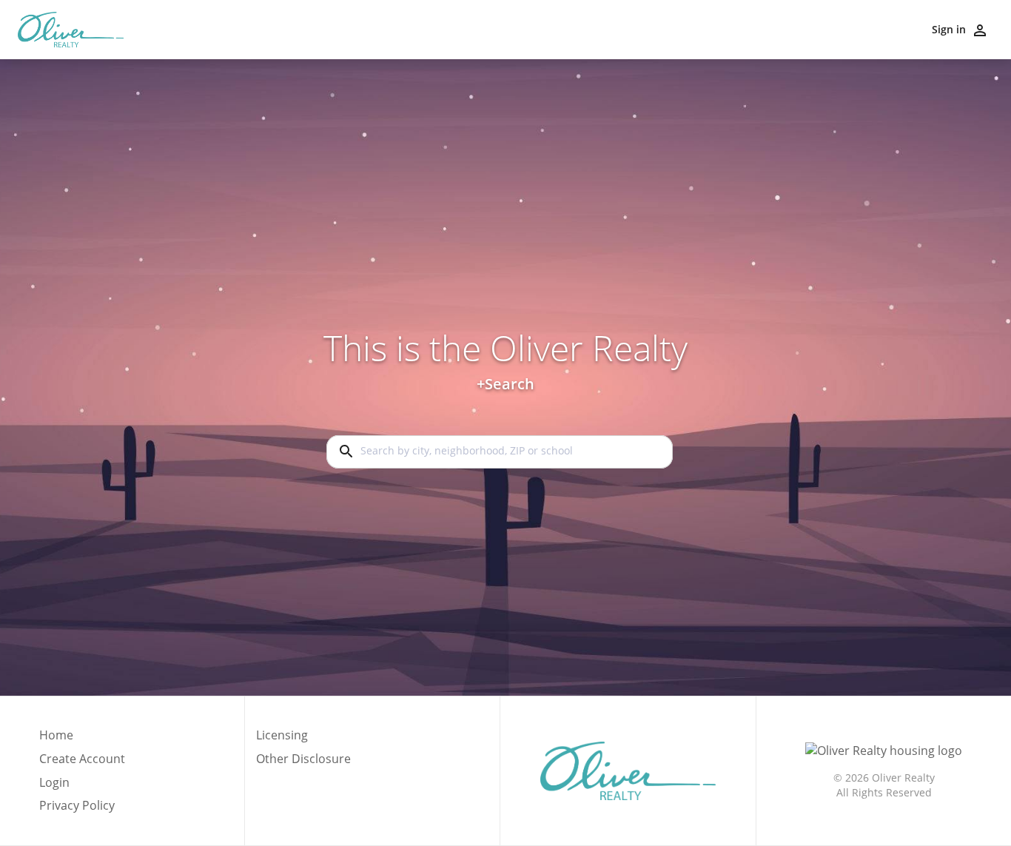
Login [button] (54, 782)
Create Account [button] (82, 759)
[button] (82, 787)
